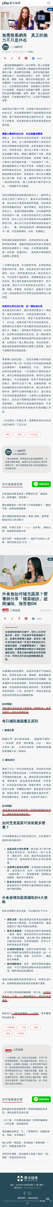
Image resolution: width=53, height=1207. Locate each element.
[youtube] (29, 1194)
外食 (24, 1027)
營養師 (21, 1033)
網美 (8, 434)
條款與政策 (33, 1198)
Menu (50, 1199)
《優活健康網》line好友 (25, 1013)
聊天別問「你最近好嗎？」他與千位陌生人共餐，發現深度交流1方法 (26, 540)
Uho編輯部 (16, 47)
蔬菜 (36, 1027)
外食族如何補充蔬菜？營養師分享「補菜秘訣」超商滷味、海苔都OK (24, 495)
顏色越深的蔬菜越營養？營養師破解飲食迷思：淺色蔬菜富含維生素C (24, 1110)
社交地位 (34, 434)
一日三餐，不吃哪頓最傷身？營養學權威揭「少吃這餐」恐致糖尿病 (24, 1121)
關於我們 (21, 1198)
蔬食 (8, 1033)
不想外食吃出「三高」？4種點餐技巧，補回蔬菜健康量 (26, 996)
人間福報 (15, 610)
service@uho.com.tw (32, 1187)
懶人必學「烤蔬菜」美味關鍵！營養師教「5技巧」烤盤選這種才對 (25, 1144)
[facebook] (24, 1194)
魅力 (20, 434)
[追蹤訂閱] (33, 58)
